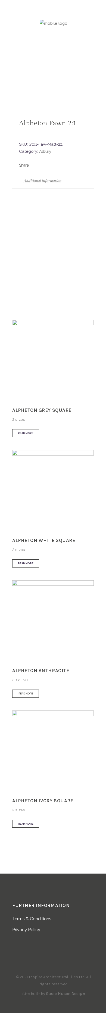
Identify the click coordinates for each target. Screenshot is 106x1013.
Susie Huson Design (65, 993)
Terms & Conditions (31, 918)
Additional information (42, 180)
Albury (45, 151)
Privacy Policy (26, 929)
